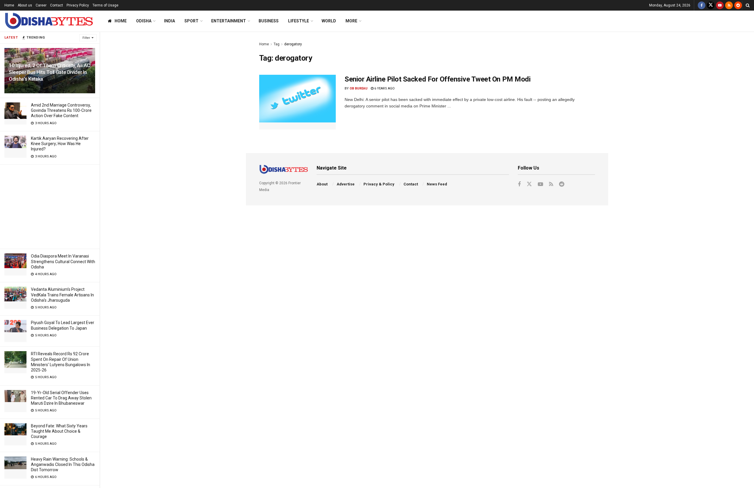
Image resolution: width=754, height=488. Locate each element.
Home (9, 5)
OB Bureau (359, 88)
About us (25, 5)
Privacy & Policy (378, 184)
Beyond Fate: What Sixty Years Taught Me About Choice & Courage (59, 431)
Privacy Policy (78, 5)
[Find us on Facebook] (701, 5)
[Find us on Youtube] (720, 5)
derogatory (293, 44)
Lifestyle (298, 21)
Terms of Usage (105, 5)
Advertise (346, 184)
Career (41, 5)
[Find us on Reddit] (738, 5)
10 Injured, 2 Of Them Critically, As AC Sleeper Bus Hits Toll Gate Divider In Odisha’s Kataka (49, 72)
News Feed (437, 184)
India (169, 21)
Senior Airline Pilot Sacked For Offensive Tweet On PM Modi (437, 79)
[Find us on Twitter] (711, 5)
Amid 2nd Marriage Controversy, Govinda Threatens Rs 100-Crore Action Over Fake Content (61, 110)
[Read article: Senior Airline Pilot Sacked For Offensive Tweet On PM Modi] (297, 102)
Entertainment (228, 21)
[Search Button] (748, 5)
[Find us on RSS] (729, 5)
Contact (56, 5)
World (329, 21)
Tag (277, 44)
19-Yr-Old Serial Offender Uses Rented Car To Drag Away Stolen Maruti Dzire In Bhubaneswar (61, 398)
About (322, 184)
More (351, 21)
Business (269, 21)
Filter (86, 38)
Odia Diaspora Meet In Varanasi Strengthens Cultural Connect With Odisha (63, 261)
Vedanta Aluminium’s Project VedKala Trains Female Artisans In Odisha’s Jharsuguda (62, 294)
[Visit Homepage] (48, 21)
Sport (191, 21)
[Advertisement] (50, 206)
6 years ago (384, 88)
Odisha (143, 21)
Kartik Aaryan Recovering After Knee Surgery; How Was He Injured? (60, 143)
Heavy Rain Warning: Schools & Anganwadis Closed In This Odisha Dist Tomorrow (63, 464)
